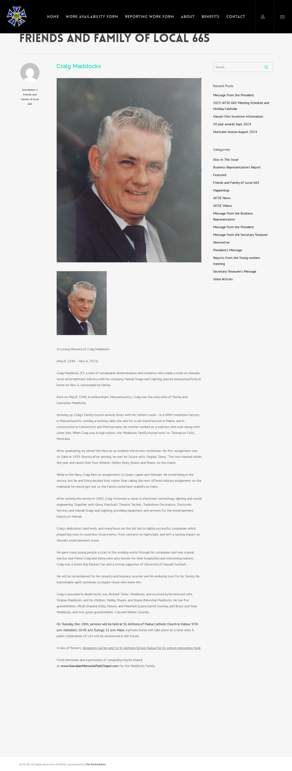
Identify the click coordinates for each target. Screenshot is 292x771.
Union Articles (223, 279)
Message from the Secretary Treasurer (240, 234)
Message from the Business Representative (233, 216)
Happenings (221, 190)
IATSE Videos (222, 205)
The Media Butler (96, 764)
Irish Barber (28, 89)
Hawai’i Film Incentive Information (238, 116)
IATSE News (222, 198)
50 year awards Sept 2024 (232, 124)
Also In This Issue (225, 159)
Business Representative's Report (237, 167)
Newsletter (221, 242)
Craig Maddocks (79, 66)
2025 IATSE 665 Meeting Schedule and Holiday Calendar (241, 106)
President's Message (227, 250)
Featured (219, 175)
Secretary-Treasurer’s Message (234, 271)
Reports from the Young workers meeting (236, 261)
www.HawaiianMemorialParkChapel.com (89, 666)
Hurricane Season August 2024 (235, 132)
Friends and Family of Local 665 (30, 99)
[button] (282, 16)
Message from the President (233, 95)
